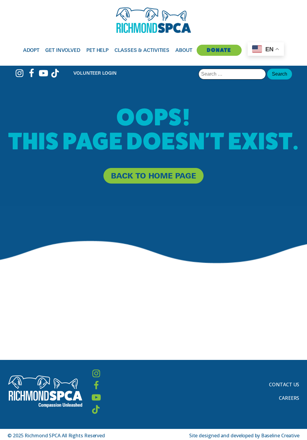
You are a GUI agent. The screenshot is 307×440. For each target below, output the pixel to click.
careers (289, 398)
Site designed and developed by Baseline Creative (244, 435)
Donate (219, 50)
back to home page (153, 175)
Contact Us (284, 384)
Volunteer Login (95, 73)
